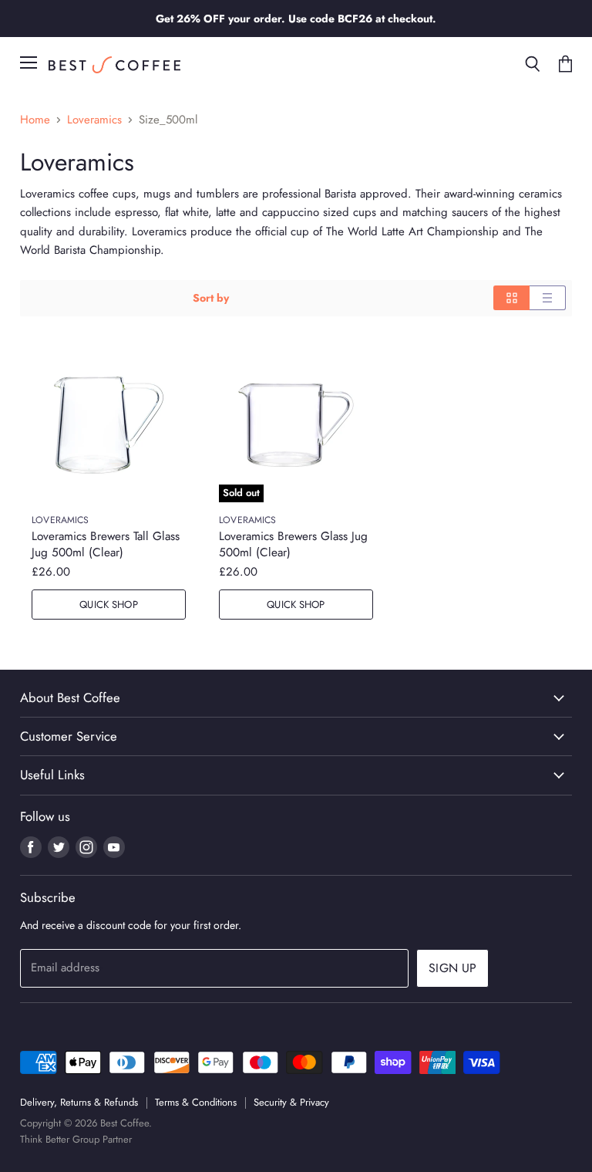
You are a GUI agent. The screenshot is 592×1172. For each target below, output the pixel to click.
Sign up (452, 968)
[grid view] (511, 297)
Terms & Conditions (196, 1102)
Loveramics (94, 120)
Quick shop (108, 604)
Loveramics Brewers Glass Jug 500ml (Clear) (293, 544)
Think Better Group (59, 1139)
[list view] (548, 297)
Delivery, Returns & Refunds (79, 1102)
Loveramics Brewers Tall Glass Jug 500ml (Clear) (106, 544)
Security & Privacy (291, 1102)
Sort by (211, 298)
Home (35, 120)
